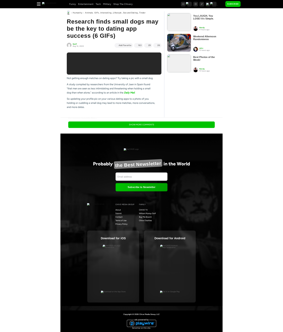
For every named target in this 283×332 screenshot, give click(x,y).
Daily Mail (129, 92)
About (118, 210)
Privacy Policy (121, 224)
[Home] (68, 12)
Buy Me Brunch (145, 217)
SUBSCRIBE (233, 4)
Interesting (105, 12)
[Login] (245, 4)
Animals (89, 12)
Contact (118, 217)
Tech (98, 4)
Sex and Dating (130, 12)
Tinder (142, 12)
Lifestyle (117, 12)
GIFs (96, 12)
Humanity (77, 12)
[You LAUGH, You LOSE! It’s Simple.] (179, 22)
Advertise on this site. (141, 328)
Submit (118, 213)
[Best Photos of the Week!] (179, 63)
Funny (72, 4)
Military (107, 4)
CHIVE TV (143, 210)
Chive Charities (145, 220)
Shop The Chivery (123, 4)
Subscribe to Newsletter (141, 187)
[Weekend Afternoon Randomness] (179, 43)
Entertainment (85, 4)
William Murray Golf (147, 213)
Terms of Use (120, 220)
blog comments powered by (82, 118)
